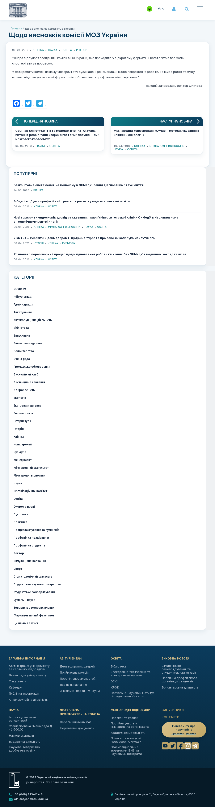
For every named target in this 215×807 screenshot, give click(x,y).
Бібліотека (21, 328)
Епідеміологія (23, 413)
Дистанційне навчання (29, 382)
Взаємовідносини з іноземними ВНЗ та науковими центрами (126, 750)
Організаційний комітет (30, 491)
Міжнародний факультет (31, 468)
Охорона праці (24, 506)
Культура (68, 243)
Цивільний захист (26, 623)
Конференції (23, 444)
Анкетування (23, 312)
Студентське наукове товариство (37, 584)
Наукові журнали (21, 735)
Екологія (20, 398)
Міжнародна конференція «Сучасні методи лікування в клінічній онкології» (156, 133)
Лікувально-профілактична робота (80, 712)
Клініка (38, 49)
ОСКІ (114, 681)
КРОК (115, 687)
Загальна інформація (27, 658)
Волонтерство (24, 351)
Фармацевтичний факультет (34, 615)
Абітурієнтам (22, 297)
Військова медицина (28, 343)
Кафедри (15, 687)
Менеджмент (22, 460)
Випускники (22, 335)
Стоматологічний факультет (34, 576)
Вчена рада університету (28, 675)
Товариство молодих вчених (34, 608)
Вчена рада (22, 359)
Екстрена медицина (27, 405)
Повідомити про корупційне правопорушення (184, 729)
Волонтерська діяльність (180, 687)
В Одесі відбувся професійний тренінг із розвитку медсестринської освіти (72, 201)
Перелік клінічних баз (75, 722)
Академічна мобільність (128, 733)
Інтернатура (22, 421)
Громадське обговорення (32, 367)
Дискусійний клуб (26, 374)
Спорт (18, 569)
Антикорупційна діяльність (33, 320)
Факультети (17, 681)
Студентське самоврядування (34, 592)
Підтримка (21, 514)
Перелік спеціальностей (78, 678)
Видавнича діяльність (24, 741)
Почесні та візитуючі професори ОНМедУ (126, 740)
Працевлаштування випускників (36, 530)
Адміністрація (23, 304)
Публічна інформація (24, 693)
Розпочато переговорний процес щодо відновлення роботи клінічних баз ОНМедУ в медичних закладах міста (100, 254)
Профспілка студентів (29, 545)
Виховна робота (175, 658)
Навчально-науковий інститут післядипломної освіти (133, 694)
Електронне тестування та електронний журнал (131, 673)
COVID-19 (20, 289)
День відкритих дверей (77, 666)
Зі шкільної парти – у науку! (80, 690)
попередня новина (40, 121)
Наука (52, 49)
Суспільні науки (24, 600)
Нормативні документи (77, 728)
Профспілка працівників (31, 538)
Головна (16, 28)
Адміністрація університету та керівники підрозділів (29, 667)
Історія (39, 243)
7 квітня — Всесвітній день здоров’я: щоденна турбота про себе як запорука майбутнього (84, 238)
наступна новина (176, 121)
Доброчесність (24, 390)
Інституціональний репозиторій (22, 719)
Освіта (67, 49)
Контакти (171, 717)
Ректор (81, 49)
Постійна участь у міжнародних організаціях (130, 725)
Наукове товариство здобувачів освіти (24, 748)
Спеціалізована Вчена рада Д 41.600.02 (30, 727)
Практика (20, 522)
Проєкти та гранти (124, 718)
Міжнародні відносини (167, 145)
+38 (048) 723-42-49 (28, 794)
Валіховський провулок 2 (133, 794)
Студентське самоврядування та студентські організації (179, 669)
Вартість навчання (73, 684)
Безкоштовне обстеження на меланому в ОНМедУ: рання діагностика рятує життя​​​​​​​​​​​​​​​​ (79, 185)
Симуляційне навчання (30, 561)
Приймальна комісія (74, 672)
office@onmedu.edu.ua (31, 798)
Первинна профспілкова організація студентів (179, 679)
